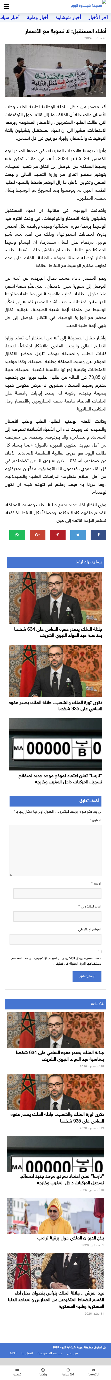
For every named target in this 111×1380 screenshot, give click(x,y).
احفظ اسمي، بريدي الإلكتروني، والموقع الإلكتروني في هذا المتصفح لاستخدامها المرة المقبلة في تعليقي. (56, 961)
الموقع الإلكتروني (89, 930)
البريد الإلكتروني (89, 907)
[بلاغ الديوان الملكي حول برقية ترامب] (55, 1225)
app (13, 1353)
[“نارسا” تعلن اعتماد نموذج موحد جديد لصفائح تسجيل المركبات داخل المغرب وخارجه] (55, 744)
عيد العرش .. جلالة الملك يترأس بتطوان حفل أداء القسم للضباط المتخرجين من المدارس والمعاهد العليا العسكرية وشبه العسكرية (56, 1300)
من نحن (72, 1353)
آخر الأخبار (98, 17)
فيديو (17, 1374)
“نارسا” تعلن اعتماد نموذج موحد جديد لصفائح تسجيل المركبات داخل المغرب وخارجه (60, 779)
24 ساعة (68, 1374)
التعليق (95, 820)
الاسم (96, 884)
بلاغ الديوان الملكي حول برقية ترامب (70, 1238)
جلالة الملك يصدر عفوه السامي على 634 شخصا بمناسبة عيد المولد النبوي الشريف (58, 633)
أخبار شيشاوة (68, 17)
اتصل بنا (27, 1353)
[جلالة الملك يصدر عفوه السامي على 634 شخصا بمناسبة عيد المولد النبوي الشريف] (55, 598)
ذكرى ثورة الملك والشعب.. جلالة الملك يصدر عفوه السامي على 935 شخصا (55, 706)
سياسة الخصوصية (50, 1353)
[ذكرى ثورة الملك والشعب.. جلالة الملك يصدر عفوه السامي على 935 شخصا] (55, 671)
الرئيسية (93, 1374)
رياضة (43, 1374)
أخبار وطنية (37, 17)
